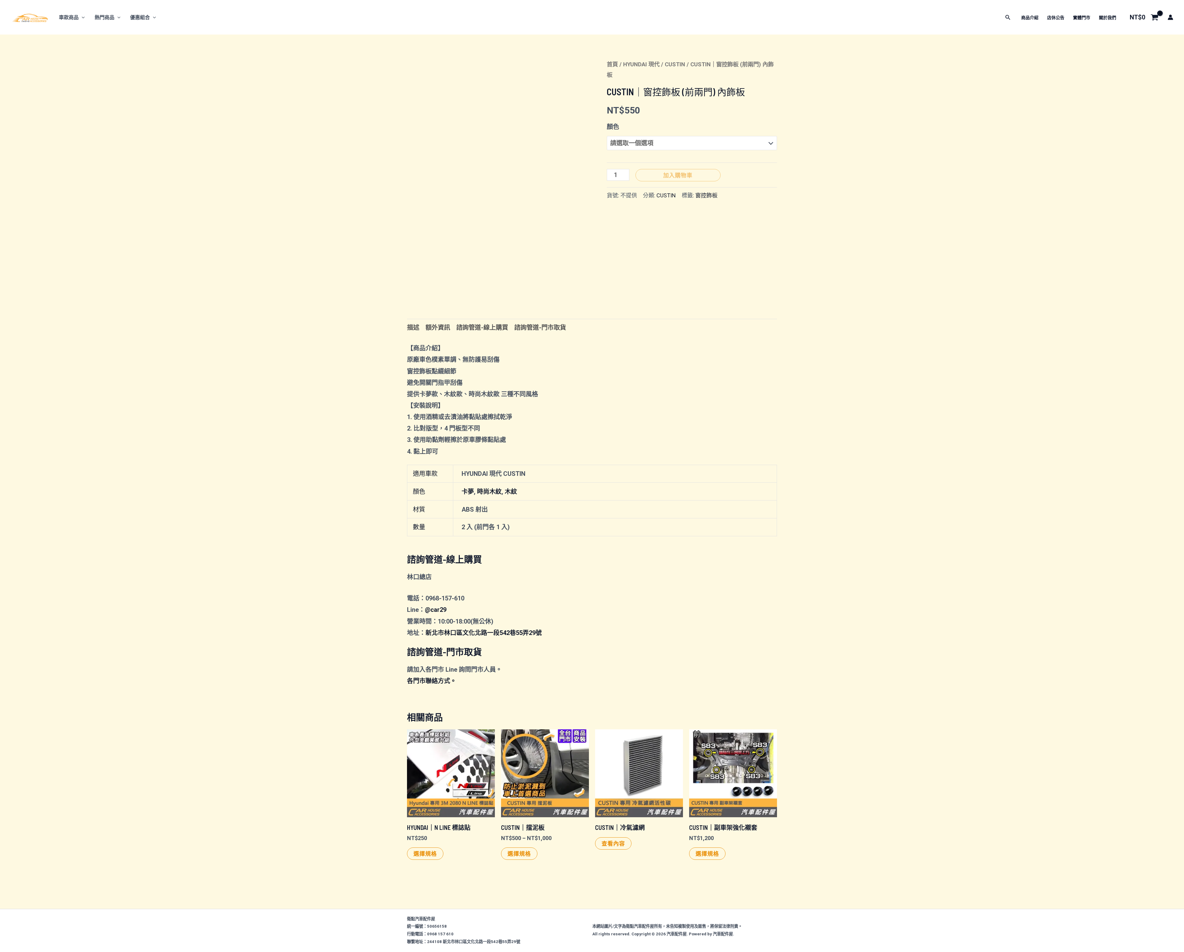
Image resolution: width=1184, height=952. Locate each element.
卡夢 (468, 491)
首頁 (612, 64)
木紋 (511, 491)
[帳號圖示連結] (1170, 17)
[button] (82, 17)
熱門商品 (104, 17)
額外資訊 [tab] (438, 327)
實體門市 (1081, 17)
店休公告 (1055, 17)
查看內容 (613, 843)
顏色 (613, 126)
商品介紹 (1029, 17)
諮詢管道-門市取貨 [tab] (540, 327)
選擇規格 (425, 853)
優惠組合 (140, 17)
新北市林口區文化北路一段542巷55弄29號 (484, 633)
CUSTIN (675, 64)
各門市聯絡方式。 (431, 681)
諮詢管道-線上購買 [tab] (482, 327)
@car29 (435, 609)
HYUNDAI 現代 (641, 64)
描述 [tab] (413, 327)
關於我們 (1107, 17)
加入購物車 (678, 175)
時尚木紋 (489, 491)
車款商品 (69, 17)
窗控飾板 (706, 195)
